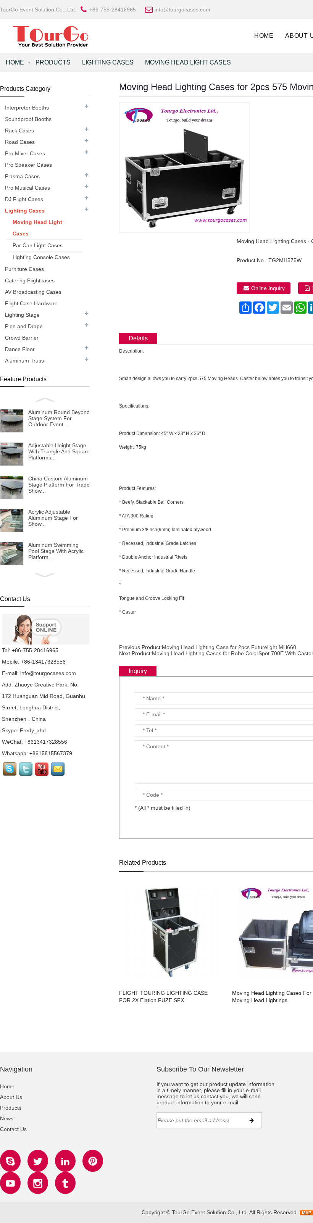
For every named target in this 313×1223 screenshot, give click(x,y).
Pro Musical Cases (27, 188)
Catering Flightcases (30, 280)
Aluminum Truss (24, 361)
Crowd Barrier (22, 338)
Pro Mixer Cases (25, 153)
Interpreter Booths (27, 108)
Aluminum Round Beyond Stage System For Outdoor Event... (59, 418)
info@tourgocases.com (48, 673)
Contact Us (13, 1129)
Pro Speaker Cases (28, 165)
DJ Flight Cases (24, 199)
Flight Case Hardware (31, 303)
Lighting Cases (108, 62)
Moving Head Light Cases (188, 62)
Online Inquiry (268, 288)
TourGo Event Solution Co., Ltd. (210, 1212)
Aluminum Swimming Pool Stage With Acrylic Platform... (56, 551)
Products (53, 62)
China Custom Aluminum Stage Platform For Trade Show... (59, 484)
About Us (11, 1097)
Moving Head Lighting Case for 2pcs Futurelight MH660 (229, 647)
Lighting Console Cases (41, 257)
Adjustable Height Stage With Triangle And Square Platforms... (59, 451)
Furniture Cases (24, 269)
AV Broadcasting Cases (33, 292)
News (6, 1118)
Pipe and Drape (24, 326)
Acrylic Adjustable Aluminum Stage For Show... (53, 518)
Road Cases (20, 142)
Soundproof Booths (28, 119)
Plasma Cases (22, 176)
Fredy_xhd (33, 730)
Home (264, 35)
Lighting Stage (22, 315)
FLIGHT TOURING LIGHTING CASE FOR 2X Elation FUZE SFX (163, 996)
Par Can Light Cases (38, 245)
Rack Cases (19, 130)
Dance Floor (20, 349)
